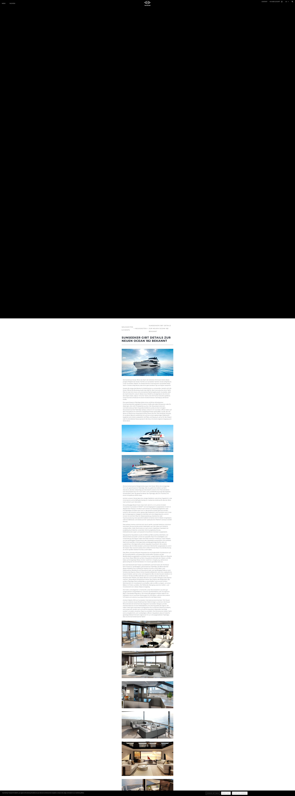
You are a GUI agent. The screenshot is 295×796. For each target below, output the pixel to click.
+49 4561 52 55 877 (274, 1)
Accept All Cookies (240, 793)
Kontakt (264, 1)
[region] (147, 793)
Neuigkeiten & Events (127, 328)
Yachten (12, 3)
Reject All (226, 793)
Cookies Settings (213, 793)
